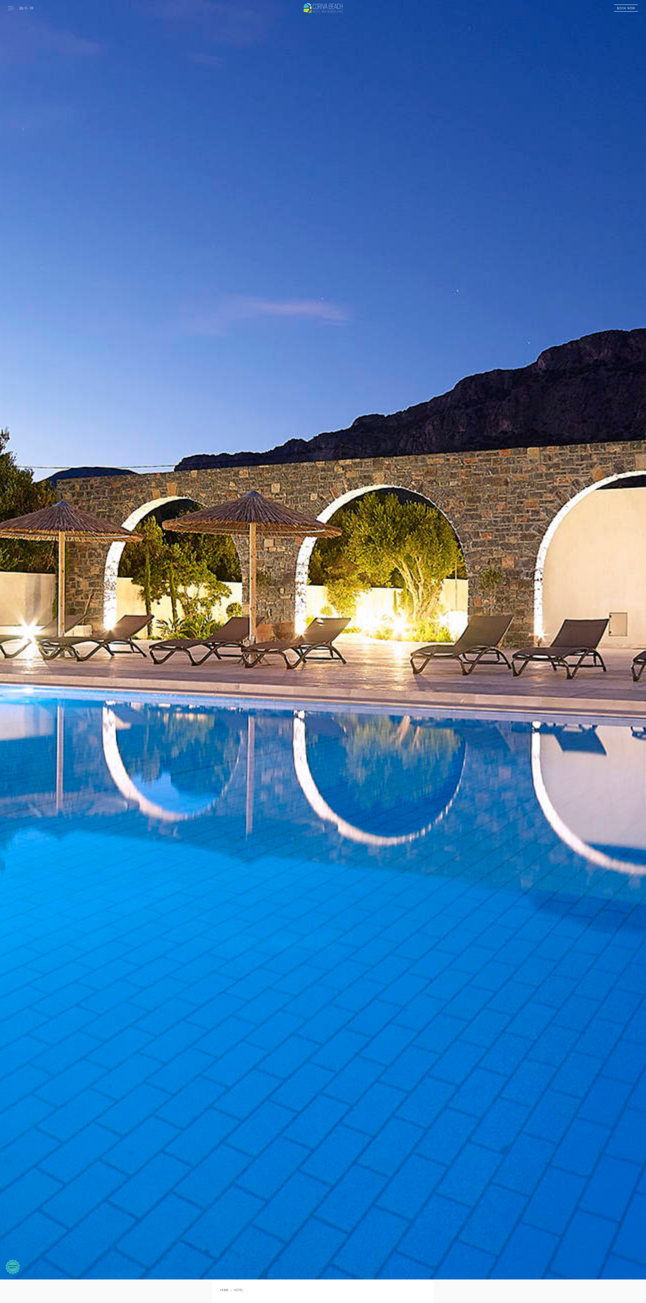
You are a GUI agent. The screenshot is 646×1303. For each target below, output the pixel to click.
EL (26, 8)
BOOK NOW (626, 8)
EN (21, 8)
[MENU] (11, 8)
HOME (224, 1290)
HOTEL (238, 1290)
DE (32, 8)
